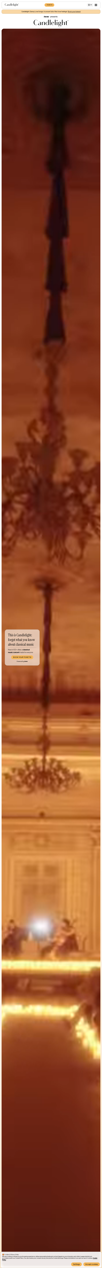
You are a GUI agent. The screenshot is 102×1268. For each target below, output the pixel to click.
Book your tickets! (74, 11)
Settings (76, 1264)
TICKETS (49, 5)
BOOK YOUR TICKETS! (22, 657)
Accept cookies (91, 1264)
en (91, 5)
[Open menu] (96, 5)
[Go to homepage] (12, 4)
